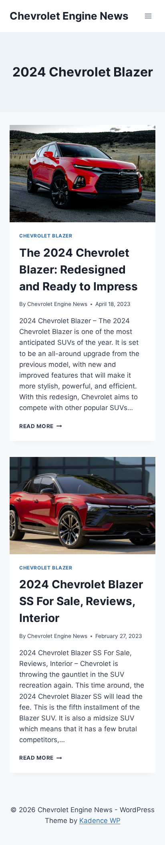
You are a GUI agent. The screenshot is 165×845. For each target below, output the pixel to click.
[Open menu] (148, 16)
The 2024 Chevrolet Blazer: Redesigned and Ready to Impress (78, 269)
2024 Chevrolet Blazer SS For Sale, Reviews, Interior (81, 601)
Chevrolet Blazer (45, 236)
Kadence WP (100, 821)
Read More (40, 426)
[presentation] (82, 173)
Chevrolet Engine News (57, 304)
